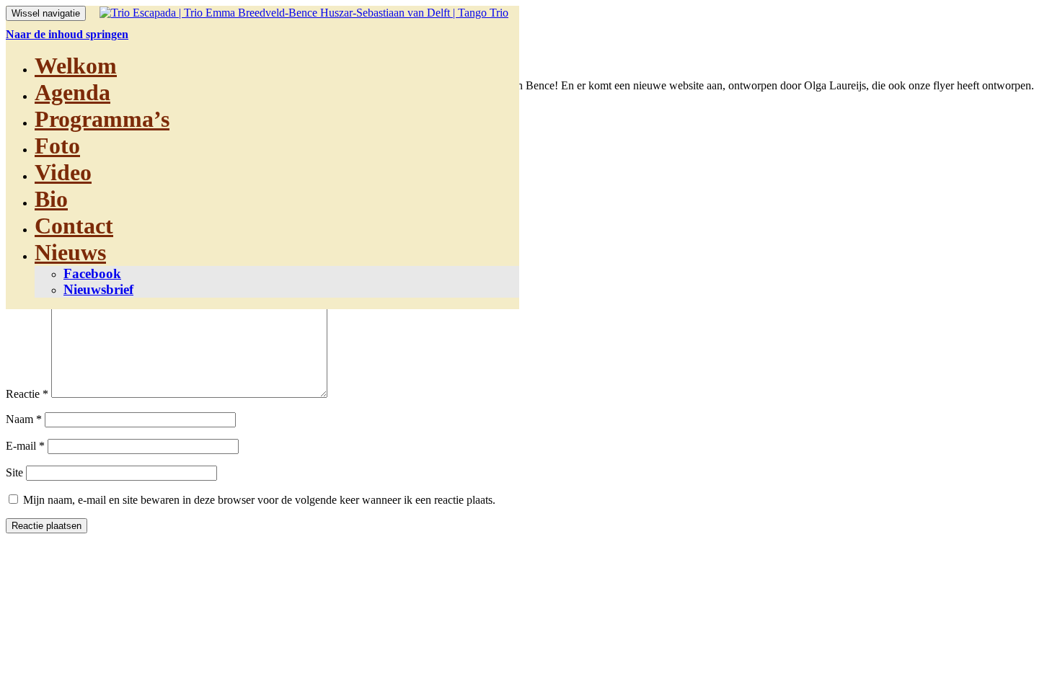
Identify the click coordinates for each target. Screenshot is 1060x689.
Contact (74, 226)
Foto (57, 146)
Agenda (72, 92)
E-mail (25, 446)
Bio (51, 199)
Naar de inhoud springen (67, 34)
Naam (24, 419)
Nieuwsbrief (98, 289)
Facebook (92, 273)
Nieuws (70, 252)
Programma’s (102, 119)
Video (63, 172)
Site (14, 472)
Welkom (76, 66)
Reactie (27, 394)
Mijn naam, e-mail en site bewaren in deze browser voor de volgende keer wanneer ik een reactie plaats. (259, 500)
